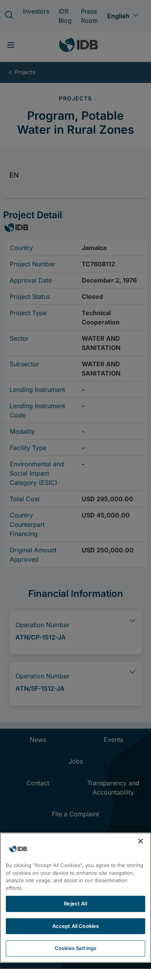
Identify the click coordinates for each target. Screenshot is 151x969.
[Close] (140, 841)
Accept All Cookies (75, 926)
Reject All (75, 903)
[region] (75, 898)
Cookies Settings (75, 948)
